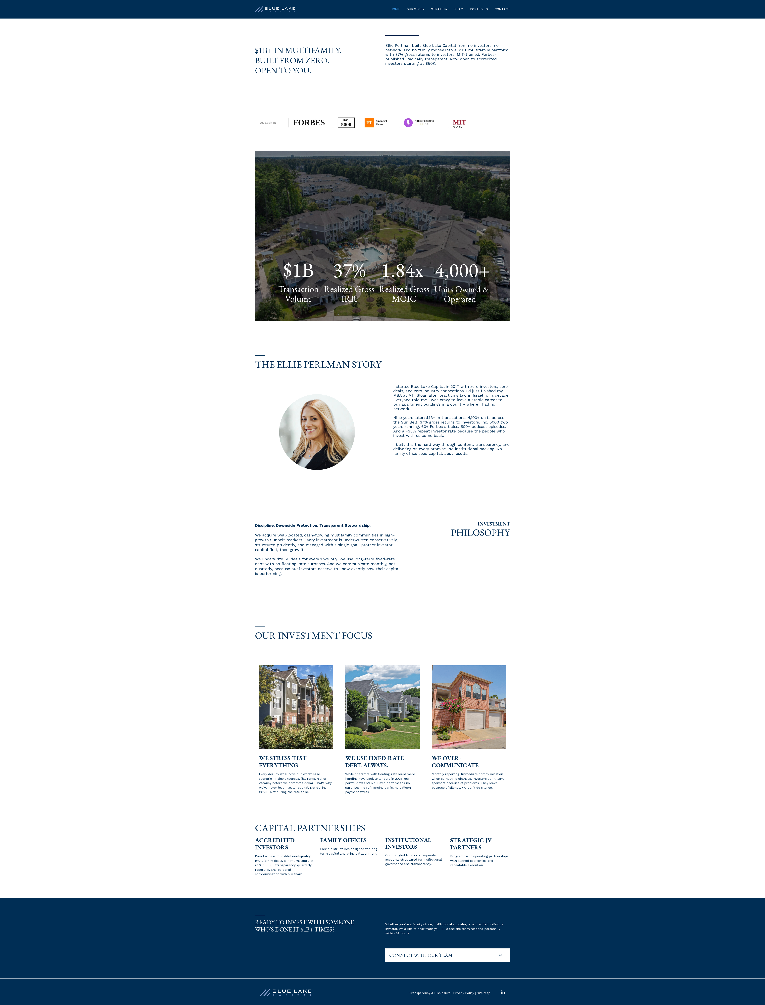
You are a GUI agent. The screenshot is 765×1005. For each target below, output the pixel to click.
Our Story (415, 9)
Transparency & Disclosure (429, 993)
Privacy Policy (463, 993)
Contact (502, 9)
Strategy (439, 9)
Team (458, 9)
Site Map (483, 993)
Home (395, 9)
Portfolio (479, 9)
